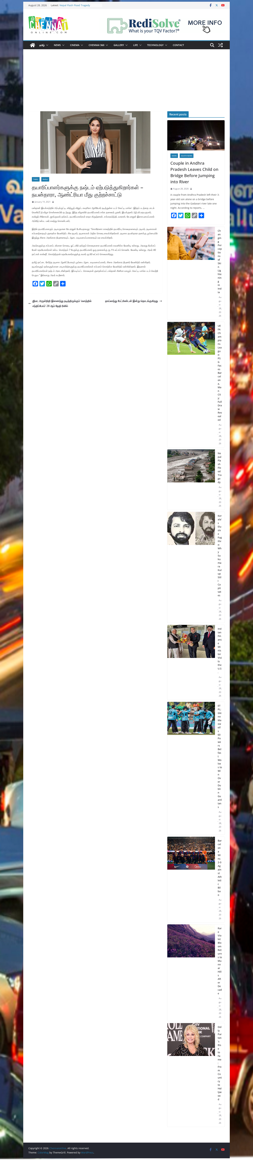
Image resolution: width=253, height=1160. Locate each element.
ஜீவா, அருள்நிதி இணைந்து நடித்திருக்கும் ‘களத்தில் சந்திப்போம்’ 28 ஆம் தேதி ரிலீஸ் (62, 303)
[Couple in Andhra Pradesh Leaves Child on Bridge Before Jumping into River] (196, 135)
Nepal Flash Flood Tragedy (220, 468)
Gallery (119, 45)
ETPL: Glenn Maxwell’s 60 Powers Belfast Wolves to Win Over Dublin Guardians (220, 756)
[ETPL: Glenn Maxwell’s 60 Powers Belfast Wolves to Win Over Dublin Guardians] (191, 768)
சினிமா (45, 179)
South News (186, 155)
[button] (46, 45)
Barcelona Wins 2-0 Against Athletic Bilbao (220, 867)
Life (135, 45)
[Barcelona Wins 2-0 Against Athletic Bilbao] (191, 879)
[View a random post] (220, 45)
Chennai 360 (96, 45)
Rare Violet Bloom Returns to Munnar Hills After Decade (220, 961)
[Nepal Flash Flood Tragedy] (191, 479)
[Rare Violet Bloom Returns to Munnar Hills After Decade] (191, 972)
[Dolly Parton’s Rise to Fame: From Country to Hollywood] (191, 1075)
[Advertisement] (126, 85)
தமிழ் (42, 45)
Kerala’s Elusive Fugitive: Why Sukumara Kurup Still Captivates (220, 555)
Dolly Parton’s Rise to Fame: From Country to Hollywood (220, 1063)
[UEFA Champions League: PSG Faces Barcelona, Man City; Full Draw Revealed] (191, 384)
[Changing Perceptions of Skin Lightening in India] (191, 273)
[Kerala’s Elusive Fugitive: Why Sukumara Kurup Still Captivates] (191, 567)
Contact (178, 45)
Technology (155, 45)
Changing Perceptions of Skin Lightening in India (220, 261)
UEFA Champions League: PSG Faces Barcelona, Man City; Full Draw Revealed (220, 372)
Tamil (35, 179)
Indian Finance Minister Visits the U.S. (220, 650)
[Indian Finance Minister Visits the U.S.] (191, 662)
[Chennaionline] (32, 45)
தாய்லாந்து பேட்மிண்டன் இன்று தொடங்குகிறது (131, 301)
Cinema (74, 45)
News (57, 45)
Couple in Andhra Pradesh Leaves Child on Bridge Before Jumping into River (194, 172)
